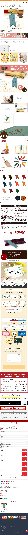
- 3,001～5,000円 (3, 526)
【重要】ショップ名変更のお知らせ (14, 8)
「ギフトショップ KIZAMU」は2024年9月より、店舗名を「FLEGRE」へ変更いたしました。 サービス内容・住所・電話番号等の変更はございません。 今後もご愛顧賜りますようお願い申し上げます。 (12, 8)
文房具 (10, 5)
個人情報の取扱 (18, 532)
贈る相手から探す (3, 6)
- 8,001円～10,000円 (3, 529)
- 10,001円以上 (2, 530)
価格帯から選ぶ (3, 4)
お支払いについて (13, 525)
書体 (1, 435)
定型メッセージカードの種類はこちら (14, 477)
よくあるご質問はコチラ (3, 491)
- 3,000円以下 (2, 525)
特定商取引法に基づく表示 (11, 532)
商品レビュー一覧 (8, 525)
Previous (1, 35)
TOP (0, 4)
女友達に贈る (10, 6)
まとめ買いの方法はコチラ (3, 490)
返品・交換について (13, 526)
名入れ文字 (1, 437)
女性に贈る (7, 6)
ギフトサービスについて (14, 528)
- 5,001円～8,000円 (3, 527)
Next (27, 35)
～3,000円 (7, 4)
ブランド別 (3, 5)
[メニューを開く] (26, 2)
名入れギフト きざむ (7, 5)
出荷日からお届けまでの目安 (14, 426)
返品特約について (2, 493)
